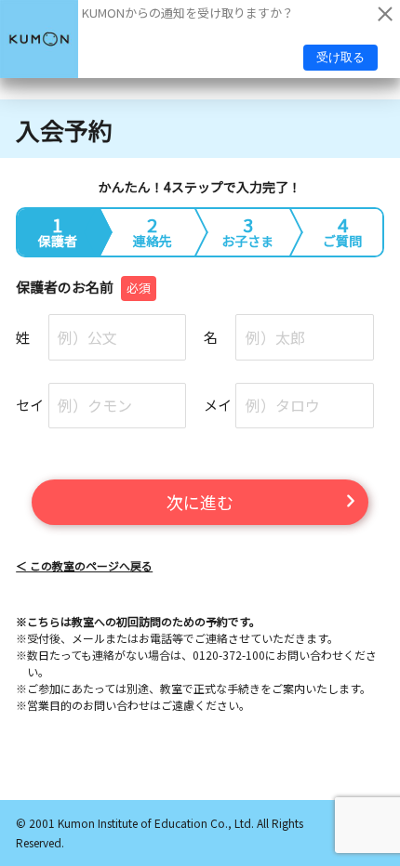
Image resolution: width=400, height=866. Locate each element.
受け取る (340, 57)
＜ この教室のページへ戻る (84, 565)
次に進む (200, 502)
